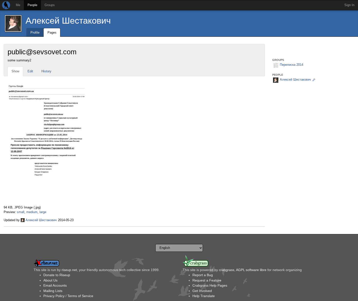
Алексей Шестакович (68, 21)
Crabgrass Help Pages (209, 285)
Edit (30, 71)
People (32, 5)
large (42, 212)
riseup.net (69, 270)
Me (18, 5)
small (20, 212)
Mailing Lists (52, 291)
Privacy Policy (54, 296)
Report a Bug (202, 275)
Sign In (349, 5)
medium (32, 212)
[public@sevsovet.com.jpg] (47, 140)
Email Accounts (55, 285)
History (46, 71)
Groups (50, 5)
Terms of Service (80, 296)
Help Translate (203, 296)
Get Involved (202, 291)
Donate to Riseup (56, 275)
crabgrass (226, 270)
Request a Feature (206, 280)
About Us (50, 280)
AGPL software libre (251, 270)
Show (15, 71)
